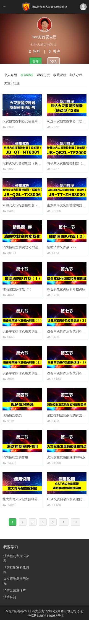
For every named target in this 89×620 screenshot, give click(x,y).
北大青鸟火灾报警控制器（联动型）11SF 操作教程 (39, 499)
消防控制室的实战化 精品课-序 (24, 247)
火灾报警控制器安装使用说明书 (25, 121)
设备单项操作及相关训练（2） (24, 373)
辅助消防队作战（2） (62, 247)
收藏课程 (59, 74)
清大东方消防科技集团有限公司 (54, 611)
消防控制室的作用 (15, 457)
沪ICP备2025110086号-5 (46, 615)
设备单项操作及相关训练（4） (24, 331)
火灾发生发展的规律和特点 (66, 457)
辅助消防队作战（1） (18, 289)
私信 (53, 61)
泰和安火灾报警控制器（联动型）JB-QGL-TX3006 (38, 205)
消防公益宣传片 (14, 590)
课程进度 (43, 74)
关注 (35, 61)
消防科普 (9, 596)
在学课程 (27, 74)
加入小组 (76, 74)
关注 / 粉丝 (12, 83)
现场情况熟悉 (12, 415)
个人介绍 (10, 74)
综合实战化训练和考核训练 (66, 289)
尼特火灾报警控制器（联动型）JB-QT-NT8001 (36, 163)
